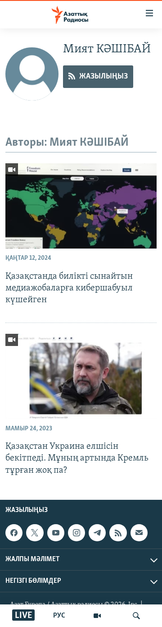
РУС (59, 615)
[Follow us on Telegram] (97, 532)
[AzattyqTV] (97, 615)
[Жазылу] (139, 532)
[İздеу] (136, 615)
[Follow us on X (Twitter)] (34, 532)
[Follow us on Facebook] (13, 532)
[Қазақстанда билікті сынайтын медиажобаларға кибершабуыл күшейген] (81, 206)
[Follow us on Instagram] (76, 532)
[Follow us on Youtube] (55, 532)
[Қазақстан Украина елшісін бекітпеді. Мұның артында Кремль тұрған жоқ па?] (81, 376)
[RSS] (117, 532)
